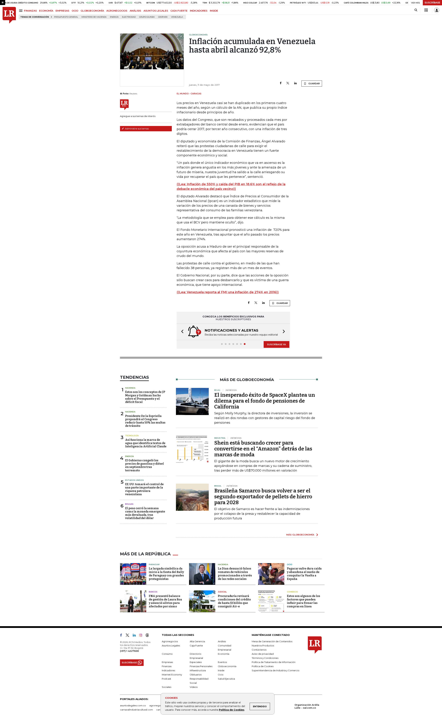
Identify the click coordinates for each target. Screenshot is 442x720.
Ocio (289, 564)
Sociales (166, 687)
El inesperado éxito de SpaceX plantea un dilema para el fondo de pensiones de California (264, 401)
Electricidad (129, 17)
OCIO (75, 10)
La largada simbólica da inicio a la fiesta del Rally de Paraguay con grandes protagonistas (166, 574)
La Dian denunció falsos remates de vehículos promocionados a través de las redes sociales (235, 574)
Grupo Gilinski (147, 17)
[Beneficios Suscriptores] (426, 10)
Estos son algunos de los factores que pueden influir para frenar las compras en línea (303, 601)
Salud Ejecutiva (226, 678)
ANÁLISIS (135, 10)
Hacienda (130, 388)
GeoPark (163, 17)
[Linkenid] (135, 635)
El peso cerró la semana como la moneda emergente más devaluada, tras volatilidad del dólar (145, 513)
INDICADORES (198, 10)
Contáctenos (259, 649)
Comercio (292, 592)
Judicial (222, 592)
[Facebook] (280, 83)
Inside (221, 670)
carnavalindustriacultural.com (136, 709)
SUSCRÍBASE (432, 2)
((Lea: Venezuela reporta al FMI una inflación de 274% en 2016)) (228, 292)
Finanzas (166, 666)
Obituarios (195, 674)
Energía (114, 17)
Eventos (222, 662)
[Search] (416, 10)
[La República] (9, 15)
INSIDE (214, 10)
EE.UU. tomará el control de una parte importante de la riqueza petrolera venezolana (144, 489)
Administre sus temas (136, 128)
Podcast (166, 678)
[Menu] (21, 10)
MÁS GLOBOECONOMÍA (300, 534)
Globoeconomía (227, 666)
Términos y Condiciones (265, 658)
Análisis (222, 641)
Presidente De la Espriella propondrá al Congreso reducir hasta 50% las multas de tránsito (145, 421)
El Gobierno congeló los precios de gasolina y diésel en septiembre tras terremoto (144, 465)
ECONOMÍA (46, 10)
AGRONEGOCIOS (116, 10)
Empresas (167, 662)
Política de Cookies (231, 709)
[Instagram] (142, 635)
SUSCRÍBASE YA (276, 344)
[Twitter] (287, 83)
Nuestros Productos (263, 645)
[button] (181, 332)
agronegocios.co (159, 705)
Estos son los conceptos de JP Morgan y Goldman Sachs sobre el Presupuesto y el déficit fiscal (145, 397)
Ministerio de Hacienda (94, 17)
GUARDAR (314, 83)
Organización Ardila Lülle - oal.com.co (307, 706)
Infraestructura (198, 670)
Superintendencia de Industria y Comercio (275, 670)
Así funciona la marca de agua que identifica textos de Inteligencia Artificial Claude (145, 443)
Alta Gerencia (197, 641)
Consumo (167, 653)
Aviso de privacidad (263, 653)
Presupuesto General (66, 17)
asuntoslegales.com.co (133, 705)
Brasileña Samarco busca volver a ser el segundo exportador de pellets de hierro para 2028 (263, 497)
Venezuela (177, 17)
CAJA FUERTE (179, 10)
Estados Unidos (134, 480)
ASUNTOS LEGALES (155, 10)
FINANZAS (30, 10)
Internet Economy (172, 674)
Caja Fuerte (196, 645)
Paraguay (154, 564)
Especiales (196, 662)
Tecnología (132, 435)
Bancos (153, 592)
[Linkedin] (295, 83)
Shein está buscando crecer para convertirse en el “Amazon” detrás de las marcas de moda (263, 449)
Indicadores (168, 670)
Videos (194, 687)
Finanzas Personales (201, 666)
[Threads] (149, 635)
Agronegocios (170, 641)
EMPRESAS (62, 10)
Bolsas (129, 504)
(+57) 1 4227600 (129, 651)
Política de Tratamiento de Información (273, 662)
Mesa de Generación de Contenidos (272, 641)
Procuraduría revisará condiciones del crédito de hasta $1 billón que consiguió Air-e (234, 601)
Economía (223, 653)
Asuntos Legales (171, 645)
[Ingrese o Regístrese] (436, 10)
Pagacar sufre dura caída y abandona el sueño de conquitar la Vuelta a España (304, 574)
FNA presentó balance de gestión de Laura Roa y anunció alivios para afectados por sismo (165, 601)
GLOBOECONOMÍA (92, 10)
